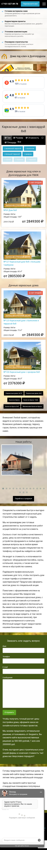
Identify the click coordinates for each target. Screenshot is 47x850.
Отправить (9, 712)
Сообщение (7, 677)
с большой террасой (12, 154)
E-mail (5, 667)
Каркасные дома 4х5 (34, 393)
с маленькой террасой (12, 148)
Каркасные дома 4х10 (14, 393)
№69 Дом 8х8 (10, 210)
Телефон (6, 657)
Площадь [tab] (11, 142)
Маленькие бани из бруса (32, 406)
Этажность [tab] (33, 138)
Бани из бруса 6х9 (12, 406)
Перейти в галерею (23, 499)
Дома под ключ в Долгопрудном (27, 56)
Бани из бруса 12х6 (31, 400)
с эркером (28, 154)
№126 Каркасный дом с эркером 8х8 (22, 372)
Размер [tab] (19, 138)
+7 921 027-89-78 (9, 4)
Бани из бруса (14, 400)
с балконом (30, 148)
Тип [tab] (9, 138)
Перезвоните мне (30, 4)
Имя (4, 646)
